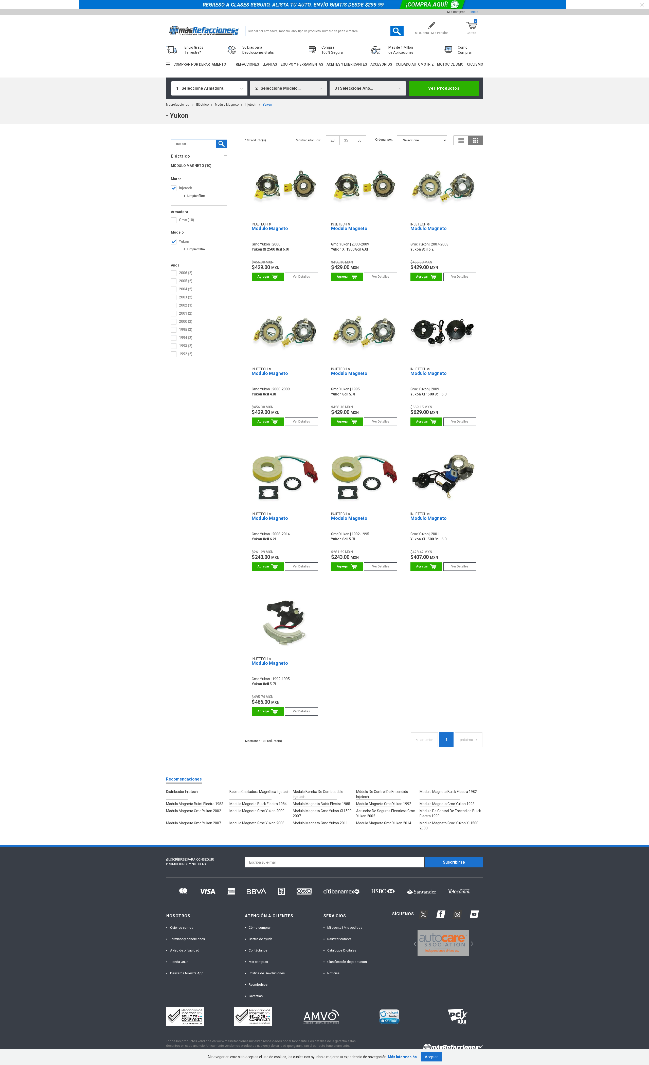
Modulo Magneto (227, 104)
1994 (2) (185, 338)
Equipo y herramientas (302, 64)
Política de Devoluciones (267, 973)
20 (333, 140)
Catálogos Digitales (341, 950)
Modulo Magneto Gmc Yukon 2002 (193, 811)
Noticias (333, 973)
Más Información (402, 1057)
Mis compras (456, 12)
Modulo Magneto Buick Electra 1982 (448, 792)
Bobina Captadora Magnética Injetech (259, 792)
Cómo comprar (260, 927)
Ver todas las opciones (194, 196)
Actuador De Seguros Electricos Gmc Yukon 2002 (385, 813)
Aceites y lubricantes (347, 64)
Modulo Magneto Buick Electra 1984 (258, 804)
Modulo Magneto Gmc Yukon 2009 (256, 811)
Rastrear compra (339, 939)
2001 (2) (185, 313)
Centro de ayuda (261, 939)
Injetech (250, 104)
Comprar (267, 277)
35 (346, 140)
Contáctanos (258, 950)
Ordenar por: (384, 139)
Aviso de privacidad (184, 950)
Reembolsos (258, 984)
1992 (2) (185, 354)
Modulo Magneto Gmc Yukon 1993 (447, 804)
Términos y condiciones (187, 939)
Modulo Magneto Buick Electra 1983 (194, 804)
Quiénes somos (181, 927)
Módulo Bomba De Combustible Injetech (318, 794)
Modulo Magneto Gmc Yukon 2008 (256, 823)
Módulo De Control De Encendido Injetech (382, 794)
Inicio (474, 12)
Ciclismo (475, 64)
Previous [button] (413, 943)
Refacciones (247, 64)
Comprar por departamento (199, 64)
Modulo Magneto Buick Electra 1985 (321, 804)
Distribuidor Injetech (182, 792)
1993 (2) (185, 346)
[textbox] (324, 31)
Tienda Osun (179, 962)
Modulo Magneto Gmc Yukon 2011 (320, 823)
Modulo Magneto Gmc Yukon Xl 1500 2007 (322, 813)
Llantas (269, 64)
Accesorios (381, 64)
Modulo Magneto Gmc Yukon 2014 (383, 823)
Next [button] (471, 943)
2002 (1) (185, 305)
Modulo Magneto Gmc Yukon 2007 (193, 823)
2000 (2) (185, 321)
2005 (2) (185, 281)
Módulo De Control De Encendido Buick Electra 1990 (450, 813)
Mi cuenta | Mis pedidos (344, 927)
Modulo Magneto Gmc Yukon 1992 (383, 804)
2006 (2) (185, 273)
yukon (267, 104)
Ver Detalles (301, 276)
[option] (443, 943)
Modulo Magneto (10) (191, 166)
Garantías (256, 996)
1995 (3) (185, 330)
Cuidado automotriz (415, 64)
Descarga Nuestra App (187, 973)
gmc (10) (186, 220)
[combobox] (209, 88)
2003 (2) (185, 297)
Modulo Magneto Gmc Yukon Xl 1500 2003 (449, 825)
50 (359, 140)
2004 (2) (185, 289)
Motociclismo (450, 64)
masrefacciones (177, 104)
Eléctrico (202, 104)
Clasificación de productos (347, 962)
